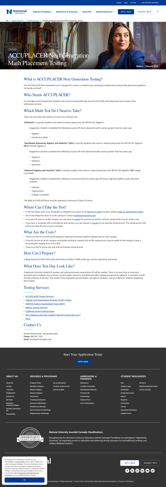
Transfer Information (87, 386)
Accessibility (10, 414)
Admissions (84, 383)
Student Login (126, 386)
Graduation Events (127, 393)
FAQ (122, 383)
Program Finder (35, 383)
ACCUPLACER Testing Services (40, 296)
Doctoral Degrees (36, 393)
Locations (9, 390)
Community (125, 403)
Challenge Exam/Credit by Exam (40, 311)
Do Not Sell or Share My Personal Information (100, 481)
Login (125, 3)
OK (24, 480)
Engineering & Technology (39, 413)
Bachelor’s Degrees (37, 386)
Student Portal (126, 413)
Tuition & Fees (85, 400)
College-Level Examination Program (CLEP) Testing (48, 300)
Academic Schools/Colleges (12, 404)
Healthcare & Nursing (37, 406)
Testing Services (33, 21)
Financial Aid (85, 393)
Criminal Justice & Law (61, 386)
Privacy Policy (78, 481)
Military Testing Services (36, 307)
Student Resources (104, 12)
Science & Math (58, 390)
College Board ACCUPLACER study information (45, 259)
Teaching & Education (38, 400)
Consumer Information (129, 410)
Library (123, 406)
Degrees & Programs (42, 12)
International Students (88, 390)
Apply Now (126, 12)
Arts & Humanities (59, 383)
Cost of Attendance (87, 403)
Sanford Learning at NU (13, 410)
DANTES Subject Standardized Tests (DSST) (45, 304)
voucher (95, 223)
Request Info (144, 12)
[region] (24, 470)
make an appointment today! (130, 212)
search (77, 219)
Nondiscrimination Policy (148, 386)
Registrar (124, 400)
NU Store (142, 383)
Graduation (125, 390)
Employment (10, 393)
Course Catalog (144, 390)
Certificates (34, 396)
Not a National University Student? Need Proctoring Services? (53, 315)
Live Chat (133, 3)
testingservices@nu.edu (85, 215)
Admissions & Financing (66, 12)
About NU (87, 12)
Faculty (9, 386)
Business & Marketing (38, 403)
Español (119, 3)
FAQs (28, 319)
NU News (9, 400)
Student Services (17, 21)
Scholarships (85, 396)
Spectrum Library (95, 212)
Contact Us (10, 396)
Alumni (123, 396)
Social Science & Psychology (40, 410)
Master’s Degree (36, 390)
